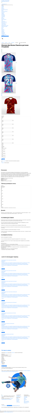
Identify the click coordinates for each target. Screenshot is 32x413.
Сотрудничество (3, 34)
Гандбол (2, 13)
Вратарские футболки (4, 9)
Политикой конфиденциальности (13, 371)
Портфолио (3, 33)
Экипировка (3, 32)
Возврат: (2, 162)
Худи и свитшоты (3, 19)
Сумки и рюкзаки (3, 23)
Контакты (2, 35)
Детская (3, 363)
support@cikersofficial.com (5, 1)
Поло (2, 20)
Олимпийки (3, 16)
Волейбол (2, 31)
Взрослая (3, 362)
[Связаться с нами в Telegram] (1, 3)
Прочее (2, 27)
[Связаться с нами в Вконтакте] (3, 3)
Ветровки (2, 18)
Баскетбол (3, 12)
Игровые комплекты (4, 11)
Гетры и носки (3, 24)
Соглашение (9, 399)
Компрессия (3, 21)
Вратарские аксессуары (4, 25)
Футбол (2, 29)
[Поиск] (2, 5)
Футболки (2, 8)
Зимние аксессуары (4, 26)
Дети (2, 28)
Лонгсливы (25, 396)
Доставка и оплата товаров (5, 0)
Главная (2, 6)
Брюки (2, 17)
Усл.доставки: (3, 160)
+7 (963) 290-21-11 (4, 4)
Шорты (2, 10)
